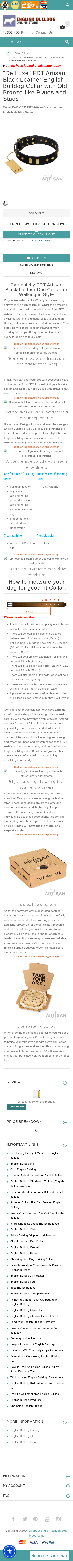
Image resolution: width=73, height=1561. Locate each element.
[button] (66, 42)
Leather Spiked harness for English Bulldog (36, 1175)
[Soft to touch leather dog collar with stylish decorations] (36, 453)
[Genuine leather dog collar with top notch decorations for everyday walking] (36, 350)
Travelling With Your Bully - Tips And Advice (36, 1350)
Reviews (36, 272)
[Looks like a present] (36, 990)
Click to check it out (36, 234)
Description (36, 258)
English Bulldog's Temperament (29, 1293)
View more (16, 1106)
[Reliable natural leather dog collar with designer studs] (36, 404)
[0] (62, 28)
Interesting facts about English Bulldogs (34, 1223)
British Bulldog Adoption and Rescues (33, 1235)
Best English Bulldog (22, 1287)
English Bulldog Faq (22, 1281)
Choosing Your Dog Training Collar (31, 1259)
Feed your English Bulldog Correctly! (32, 1321)
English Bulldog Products (25, 1399)
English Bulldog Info (22, 1163)
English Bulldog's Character (27, 1275)
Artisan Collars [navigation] (21, 53)
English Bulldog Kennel (24, 1247)
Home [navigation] (8, 53)
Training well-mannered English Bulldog (34, 1393)
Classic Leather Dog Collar (26, 1241)
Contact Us (44, 32)
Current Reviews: (13, 240)
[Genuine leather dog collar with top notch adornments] (36, 560)
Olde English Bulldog (23, 1169)
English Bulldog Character (26, 1310)
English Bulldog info (22, 1436)
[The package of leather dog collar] (36, 868)
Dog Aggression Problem (25, 1338)
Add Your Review (39, 240)
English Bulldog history (24, 1441)
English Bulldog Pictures (25, 1253)
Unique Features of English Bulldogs (32, 1344)
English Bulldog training (24, 1430)
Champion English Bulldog (26, 1405)
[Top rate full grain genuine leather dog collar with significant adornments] (36, 773)
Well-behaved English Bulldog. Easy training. (37, 1377)
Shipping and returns (36, 265)
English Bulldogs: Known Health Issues (34, 1316)
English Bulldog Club (23, 1229)
